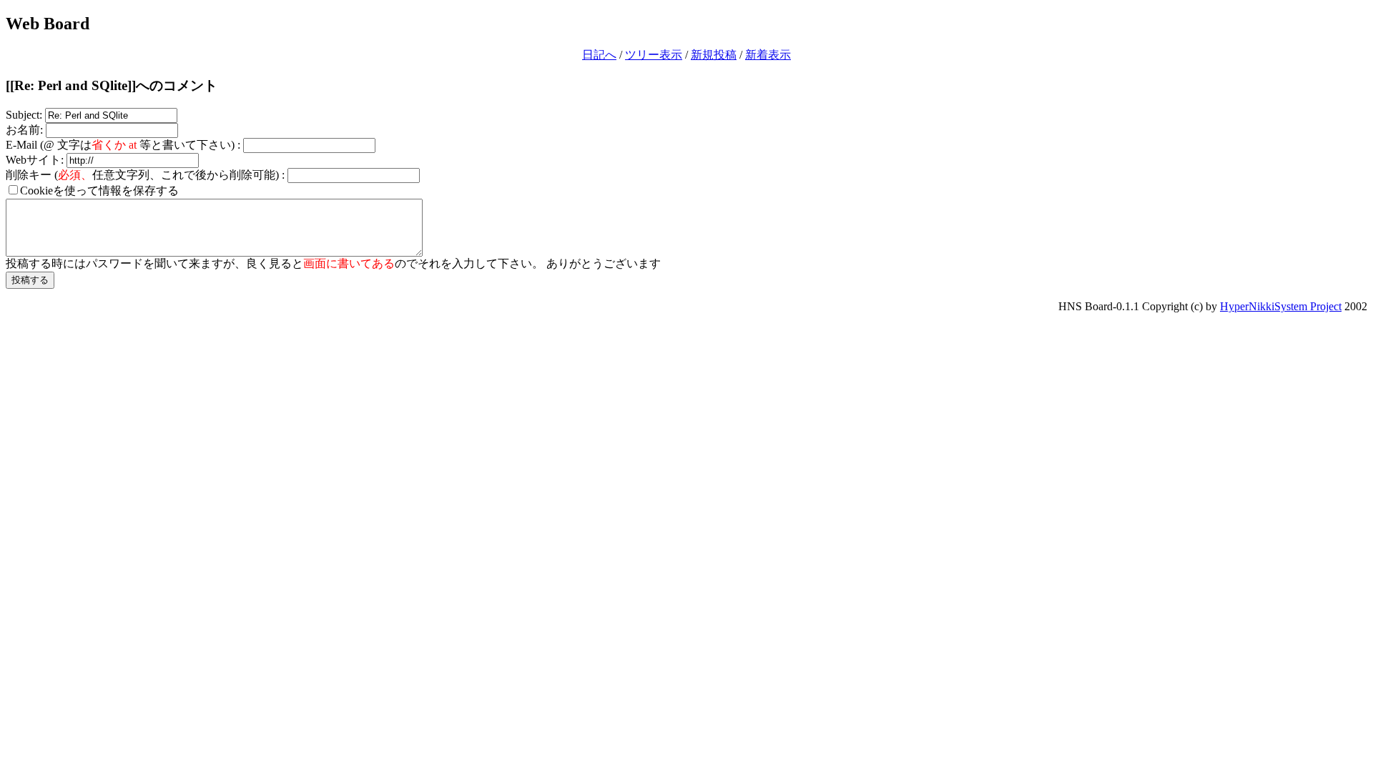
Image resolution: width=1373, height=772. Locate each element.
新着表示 (768, 55)
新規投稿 (714, 55)
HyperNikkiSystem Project (1281, 306)
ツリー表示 (653, 55)
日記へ (599, 55)
